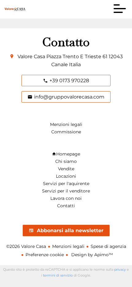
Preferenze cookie (44, 254)
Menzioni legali (68, 246)
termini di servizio (58, 275)
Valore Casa (31, 56)
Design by (91, 254)
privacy (120, 269)
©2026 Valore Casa (26, 246)
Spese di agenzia (108, 246)
